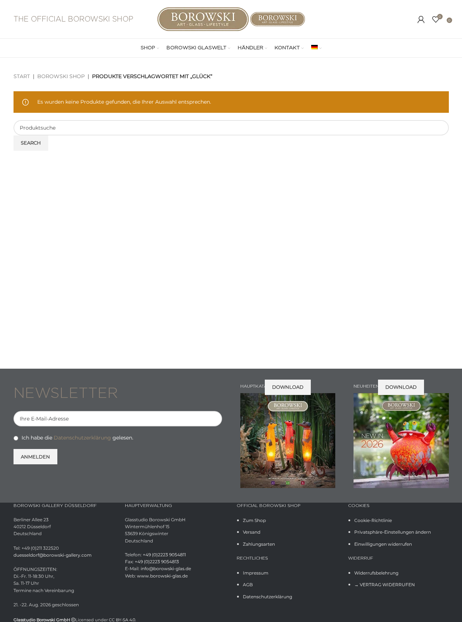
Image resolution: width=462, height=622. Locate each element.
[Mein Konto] (421, 19)
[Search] (410, 19)
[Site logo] (203, 18)
